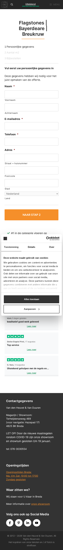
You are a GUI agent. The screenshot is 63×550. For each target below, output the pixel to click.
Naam (10, 86)
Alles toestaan (31, 299)
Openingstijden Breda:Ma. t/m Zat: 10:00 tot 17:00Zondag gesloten (22, 476)
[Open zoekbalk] (12, 4)
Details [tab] (31, 247)
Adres (10, 149)
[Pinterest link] (18, 522)
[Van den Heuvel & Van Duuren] (5, 4)
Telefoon (12, 134)
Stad (7, 189)
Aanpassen (30, 309)
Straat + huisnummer (16, 163)
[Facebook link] (9, 522)
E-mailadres (14, 118)
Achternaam (11, 113)
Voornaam (10, 100)
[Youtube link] (36, 522)
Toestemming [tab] (11, 247)
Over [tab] (51, 247)
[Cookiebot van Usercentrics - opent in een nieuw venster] (46, 238)
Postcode (10, 176)
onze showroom (40, 503)
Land (7, 198)
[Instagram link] (27, 522)
